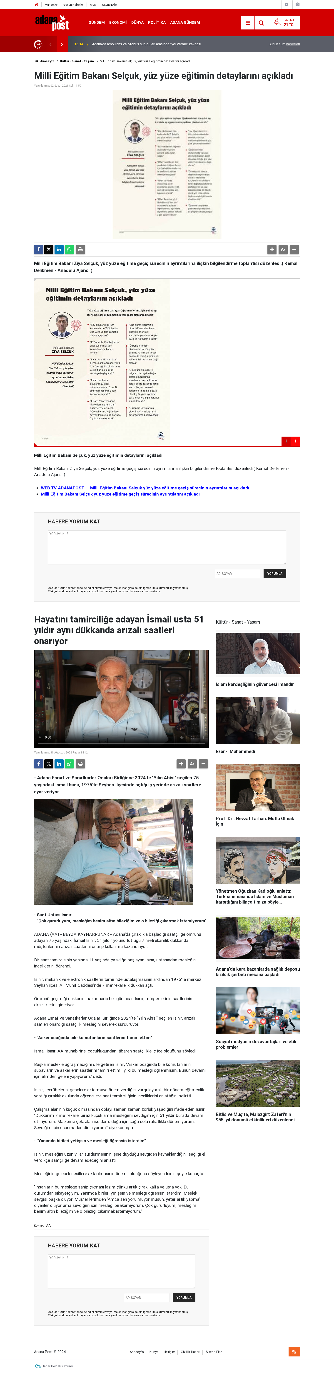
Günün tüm (284, 44)
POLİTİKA (157, 22)
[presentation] (50, 44)
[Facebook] (38, 249)
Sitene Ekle (109, 4)
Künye (154, 1352)
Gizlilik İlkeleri (190, 1352)
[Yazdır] (80, 249)
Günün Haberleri (73, 4)
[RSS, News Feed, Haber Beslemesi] (294, 1351)
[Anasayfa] (36, 4)
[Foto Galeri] (297, 4)
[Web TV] (286, 4)
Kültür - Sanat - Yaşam (77, 61)
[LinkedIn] (59, 249)
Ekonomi (118, 22)
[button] (272, 249)
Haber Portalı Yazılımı (57, 1366)
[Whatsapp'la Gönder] (69, 249)
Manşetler (51, 4)
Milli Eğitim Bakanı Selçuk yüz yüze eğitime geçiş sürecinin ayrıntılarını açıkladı (120, 494)
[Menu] (248, 23)
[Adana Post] (57, 22)
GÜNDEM (97, 22)
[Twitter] (48, 249)
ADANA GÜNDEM (185, 22)
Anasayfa (47, 61)
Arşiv (93, 4)
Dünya (137, 22)
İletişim (169, 1352)
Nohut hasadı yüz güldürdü (113, 44)
